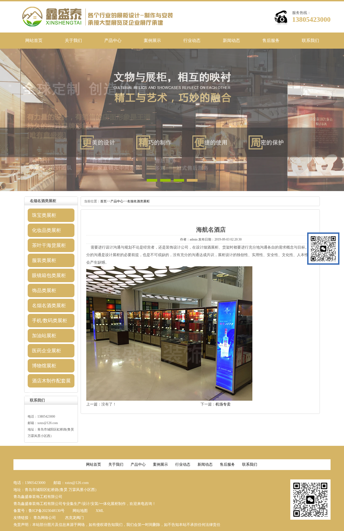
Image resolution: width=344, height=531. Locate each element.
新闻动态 (231, 40)
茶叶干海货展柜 (49, 245)
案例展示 (152, 40)
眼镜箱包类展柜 (49, 275)
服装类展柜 (44, 260)
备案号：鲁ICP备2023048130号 (38, 511)
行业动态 (191, 40)
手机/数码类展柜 (49, 320)
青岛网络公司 (44, 518)
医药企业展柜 (46, 350)
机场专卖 (223, 404)
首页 (103, 201)
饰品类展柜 (44, 290)
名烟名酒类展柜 (49, 305)
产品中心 (112, 40)
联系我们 (310, 40)
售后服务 (271, 40)
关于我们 (73, 40)
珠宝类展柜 (44, 215)
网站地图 (80, 511)
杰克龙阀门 (74, 518)
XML (100, 511)
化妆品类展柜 (46, 230)
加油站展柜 (44, 335)
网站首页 (33, 40)
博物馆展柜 (44, 365)
